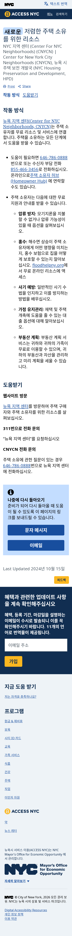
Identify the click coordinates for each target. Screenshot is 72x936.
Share (26, 86)
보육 (7, 729)
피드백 (61, 580)
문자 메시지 (36, 530)
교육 (7, 746)
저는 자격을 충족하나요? (20, 697)
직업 (7, 789)
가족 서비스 (12, 755)
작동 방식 (11, 95)
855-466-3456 (24, 169)
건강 (7, 772)
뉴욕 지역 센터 (15, 406)
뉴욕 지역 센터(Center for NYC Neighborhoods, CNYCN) (31, 123)
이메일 (36, 545)
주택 (7, 780)
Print (11, 86)
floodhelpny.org (48, 265)
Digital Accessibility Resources (26, 910)
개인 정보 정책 (14, 914)
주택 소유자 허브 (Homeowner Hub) (35, 178)
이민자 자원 (12, 797)
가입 (13, 661)
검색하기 (61, 14)
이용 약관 (11, 919)
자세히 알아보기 (15, 881)
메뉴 (50, 14)
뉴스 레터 (11, 831)
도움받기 (30, 95)
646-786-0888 (54, 157)
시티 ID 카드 (13, 738)
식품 (7, 764)
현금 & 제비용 (14, 721)
